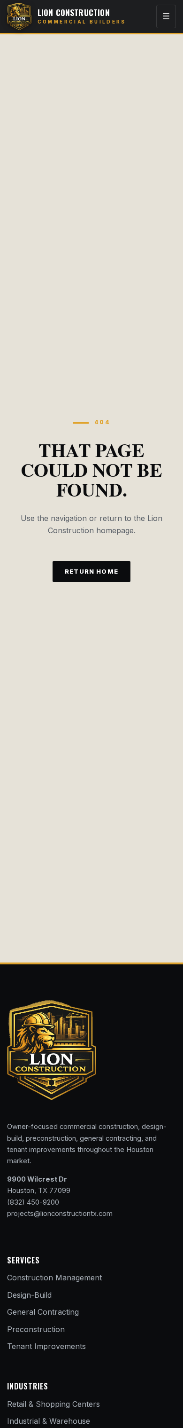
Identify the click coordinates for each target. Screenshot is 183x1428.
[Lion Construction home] (51, 1050)
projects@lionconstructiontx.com (60, 1213)
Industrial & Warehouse (48, 1421)
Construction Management (54, 1277)
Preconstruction (36, 1329)
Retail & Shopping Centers (53, 1404)
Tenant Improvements (46, 1346)
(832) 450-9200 (33, 1202)
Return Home (91, 571)
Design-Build (29, 1295)
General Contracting (43, 1312)
